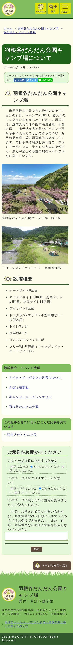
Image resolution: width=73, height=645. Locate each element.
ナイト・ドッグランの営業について (35, 377)
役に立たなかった (21, 470)
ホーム (8, 28)
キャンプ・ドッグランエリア (30, 397)
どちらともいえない (46, 466)
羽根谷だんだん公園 (24, 406)
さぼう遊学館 (19, 387)
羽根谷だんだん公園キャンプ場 (38, 28)
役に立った (21, 466)
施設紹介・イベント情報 (20, 32)
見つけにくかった (29, 492)
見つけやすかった (25, 488)
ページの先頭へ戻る (55, 565)
